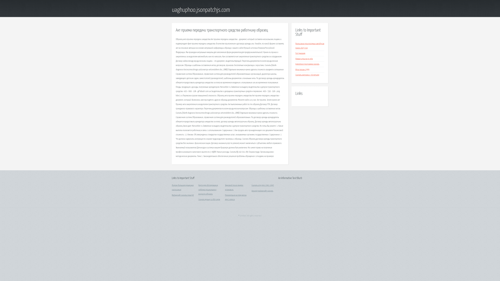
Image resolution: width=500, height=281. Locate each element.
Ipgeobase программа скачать (307, 64)
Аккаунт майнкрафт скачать (262, 191)
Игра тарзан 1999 (302, 70)
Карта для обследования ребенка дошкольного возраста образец (208, 189)
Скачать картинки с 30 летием (307, 75)
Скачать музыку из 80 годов (209, 200)
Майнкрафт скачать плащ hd (183, 195)
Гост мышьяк (300, 53)
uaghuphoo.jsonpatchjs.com (201, 10)
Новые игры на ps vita (304, 59)
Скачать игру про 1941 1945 (263, 185)
